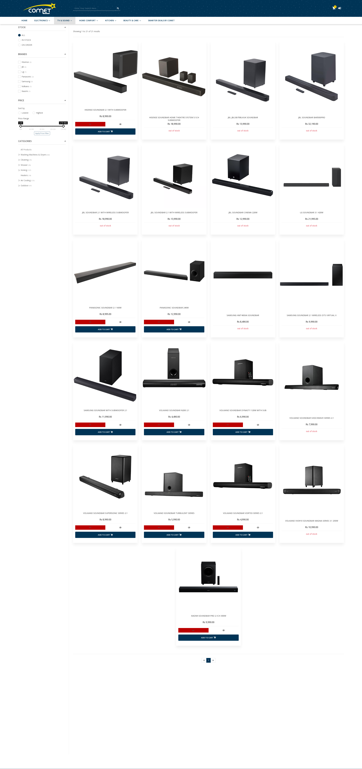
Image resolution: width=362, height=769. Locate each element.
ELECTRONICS (41, 20)
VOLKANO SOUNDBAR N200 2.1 (174, 410)
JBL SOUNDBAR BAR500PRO (311, 117)
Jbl (24, 66)
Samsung (27, 81)
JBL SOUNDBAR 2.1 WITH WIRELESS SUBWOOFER (105, 212)
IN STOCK (26, 40)
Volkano (26, 86)
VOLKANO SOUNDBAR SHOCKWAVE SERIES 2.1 (311, 418)
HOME (24, 20)
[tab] (42, 27)
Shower (26, 165)
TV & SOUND (63, 20)
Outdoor (26, 185)
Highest (39, 112)
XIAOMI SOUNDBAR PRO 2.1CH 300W (208, 615)
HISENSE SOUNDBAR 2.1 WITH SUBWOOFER (105, 109)
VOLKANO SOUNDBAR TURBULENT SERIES (174, 513)
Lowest (25, 112)
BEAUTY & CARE (131, 20)
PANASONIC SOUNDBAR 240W (174, 307)
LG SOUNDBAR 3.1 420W (311, 212)
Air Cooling (28, 180)
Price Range (23, 118)
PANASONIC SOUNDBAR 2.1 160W (105, 307)
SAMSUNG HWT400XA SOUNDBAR (243, 315)
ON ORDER (27, 45)
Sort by (21, 108)
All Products (26, 149)
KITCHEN (109, 20)
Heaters (26, 175)
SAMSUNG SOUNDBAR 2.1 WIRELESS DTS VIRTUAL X (311, 315)
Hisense (26, 62)
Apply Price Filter (42, 133)
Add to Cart (104, 131)
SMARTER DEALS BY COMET (161, 20)
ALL (23, 35)
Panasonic (28, 76)
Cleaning (26, 159)
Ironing (26, 170)
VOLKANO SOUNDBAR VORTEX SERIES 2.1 (243, 513)
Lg (24, 71)
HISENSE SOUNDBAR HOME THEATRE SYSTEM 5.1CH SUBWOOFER (174, 119)
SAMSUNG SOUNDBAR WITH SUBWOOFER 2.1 (105, 410)
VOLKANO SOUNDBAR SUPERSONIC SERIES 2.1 (105, 513)
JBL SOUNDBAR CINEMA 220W (243, 212)
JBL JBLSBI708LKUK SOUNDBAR (243, 117)
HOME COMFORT (87, 20)
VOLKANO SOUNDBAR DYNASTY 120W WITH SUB (242, 410)
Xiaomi (26, 91)
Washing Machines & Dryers (35, 154)
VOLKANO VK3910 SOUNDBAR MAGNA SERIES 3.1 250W (311, 520)
